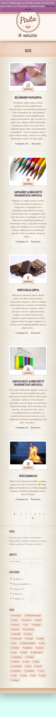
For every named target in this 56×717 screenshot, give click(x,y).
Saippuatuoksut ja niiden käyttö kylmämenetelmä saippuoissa (28, 383)
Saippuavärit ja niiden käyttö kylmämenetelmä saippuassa (28, 193)
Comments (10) (21, 143)
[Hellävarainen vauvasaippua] (28, 76)
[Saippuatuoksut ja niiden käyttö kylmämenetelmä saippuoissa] (28, 360)
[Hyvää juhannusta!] (28, 455)
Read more (36, 143)
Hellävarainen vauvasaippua (28, 97)
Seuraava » (33, 518)
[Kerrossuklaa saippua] (28, 269)
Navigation (30, 36)
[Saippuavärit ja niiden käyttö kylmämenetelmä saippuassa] (28, 171)
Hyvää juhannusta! (28, 476)
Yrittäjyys (17, 598)
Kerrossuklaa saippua (28, 290)
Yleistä (16, 593)
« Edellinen (14, 514)
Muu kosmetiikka (20, 584)
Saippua (16, 588)
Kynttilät (16, 579)
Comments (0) (22, 241)
